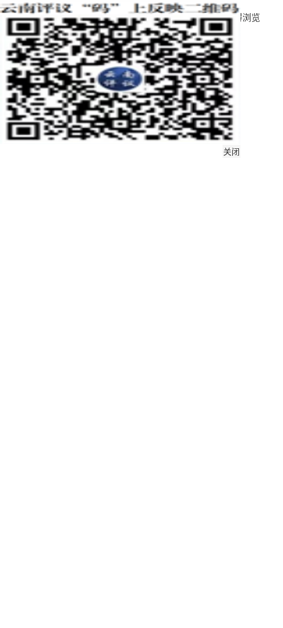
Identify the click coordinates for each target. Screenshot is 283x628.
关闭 (231, 152)
